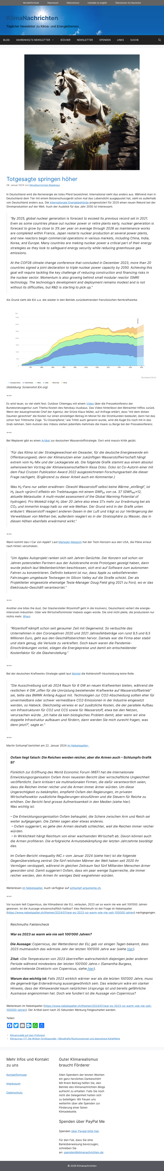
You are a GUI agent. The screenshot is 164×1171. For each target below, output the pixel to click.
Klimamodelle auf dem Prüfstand (27, 1035)
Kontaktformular (31, 2)
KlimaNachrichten (32, 18)
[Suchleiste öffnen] (159, 40)
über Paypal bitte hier (85, 1131)
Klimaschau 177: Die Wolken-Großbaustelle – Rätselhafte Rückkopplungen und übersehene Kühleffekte (65, 1038)
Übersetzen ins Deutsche (128, 2)
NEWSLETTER (85, 39)
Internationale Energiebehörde (69, 202)
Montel (76, 673)
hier (130, 949)
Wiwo (26, 616)
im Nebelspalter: (78, 745)
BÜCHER (65, 39)
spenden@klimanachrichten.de (83, 1152)
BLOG (6, 39)
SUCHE (134, 39)
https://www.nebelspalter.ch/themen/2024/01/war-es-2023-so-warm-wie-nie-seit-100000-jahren (70, 912)
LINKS (120, 39)
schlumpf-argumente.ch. (85, 888)
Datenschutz (73, 2)
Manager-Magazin (70, 542)
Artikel (45, 440)
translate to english (97, 2)
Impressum (52, 2)
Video (90, 403)
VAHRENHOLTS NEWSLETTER (33, 39)
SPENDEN (105, 39)
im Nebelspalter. (32, 888)
